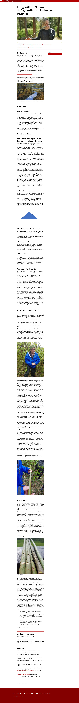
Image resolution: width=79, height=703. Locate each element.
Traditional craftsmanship (46, 44)
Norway (50, 54)
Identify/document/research (23, 47)
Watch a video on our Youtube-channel (24, 73)
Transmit (39, 47)
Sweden (18, 693)
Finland (14, 693)
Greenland (34, 693)
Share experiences (41, 693)
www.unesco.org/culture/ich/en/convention (25, 670)
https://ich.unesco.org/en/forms (23, 674)
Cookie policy (48, 693)
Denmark (26, 693)
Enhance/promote (33, 47)
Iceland (30, 693)
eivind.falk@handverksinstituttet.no (27, 639)
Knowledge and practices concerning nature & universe (28, 44)
